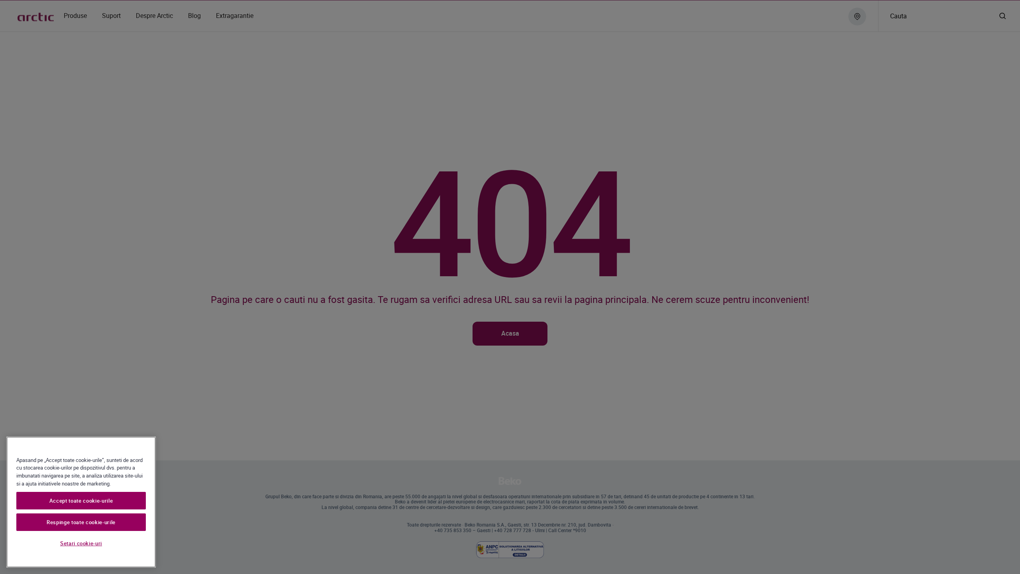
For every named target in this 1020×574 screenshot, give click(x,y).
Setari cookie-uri (81, 543)
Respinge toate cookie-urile (81, 522)
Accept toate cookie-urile (81, 500)
